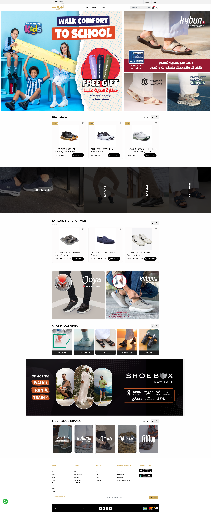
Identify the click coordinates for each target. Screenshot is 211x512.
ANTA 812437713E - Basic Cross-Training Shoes (139, 150)
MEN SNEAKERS (78, 474)
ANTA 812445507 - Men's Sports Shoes (67, 150)
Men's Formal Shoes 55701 (140, 253)
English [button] (147, 2)
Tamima (54, 488)
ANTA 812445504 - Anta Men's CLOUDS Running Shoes (105, 150)
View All (145, 117)
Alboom (54, 469)
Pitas (53, 480)
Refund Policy (120, 477)
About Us (119, 469)
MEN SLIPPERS (77, 480)
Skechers (54, 472)
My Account (99, 480)
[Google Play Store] (145, 476)
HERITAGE (189, 190)
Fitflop (54, 483)
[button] (87, 9)
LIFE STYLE (42, 189)
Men (86, 8)
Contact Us (120, 472)
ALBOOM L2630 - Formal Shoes (67, 254)
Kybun (53, 474)
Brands (97, 477)
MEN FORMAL (77, 469)
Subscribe (154, 497)
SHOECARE (77, 483)
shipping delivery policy (123, 480)
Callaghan (54, 494)
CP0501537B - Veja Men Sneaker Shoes (102, 254)
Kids (103, 8)
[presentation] (153, 117)
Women (95, 8)
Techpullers (84, 508)
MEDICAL (105, 190)
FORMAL (147, 190)
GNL (53, 485)
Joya (53, 477)
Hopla (53, 491)
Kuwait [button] (155, 2)
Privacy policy (120, 474)
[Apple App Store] (145, 470)
